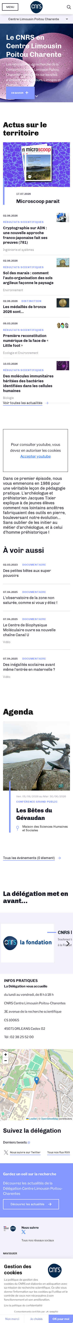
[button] (36, 1080)
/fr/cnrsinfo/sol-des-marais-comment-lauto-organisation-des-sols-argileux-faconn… (36, 275)
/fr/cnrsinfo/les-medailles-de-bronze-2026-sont (36, 306)
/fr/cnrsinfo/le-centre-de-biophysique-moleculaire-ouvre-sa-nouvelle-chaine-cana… (36, 630)
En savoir (17, 92)
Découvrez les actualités (27, 1204)
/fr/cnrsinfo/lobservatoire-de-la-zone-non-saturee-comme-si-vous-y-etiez (36, 597)
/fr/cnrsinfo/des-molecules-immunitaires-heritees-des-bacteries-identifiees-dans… (36, 380)
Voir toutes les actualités (22, 403)
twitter (23, 1232)
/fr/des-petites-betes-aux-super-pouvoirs (36, 570)
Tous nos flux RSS (58, 1152)
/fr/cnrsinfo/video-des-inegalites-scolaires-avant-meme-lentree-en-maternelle (36, 667)
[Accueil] (36, 7)
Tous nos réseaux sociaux (37, 1240)
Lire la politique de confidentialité (23, 1305)
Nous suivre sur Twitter (25, 1152)
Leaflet (33, 1118)
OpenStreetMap (49, 1118)
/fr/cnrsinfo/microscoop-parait (36, 173)
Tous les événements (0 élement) (29, 858)
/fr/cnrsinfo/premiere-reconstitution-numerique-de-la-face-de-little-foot (36, 338)
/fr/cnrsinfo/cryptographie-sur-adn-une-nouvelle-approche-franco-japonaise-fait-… (36, 234)
